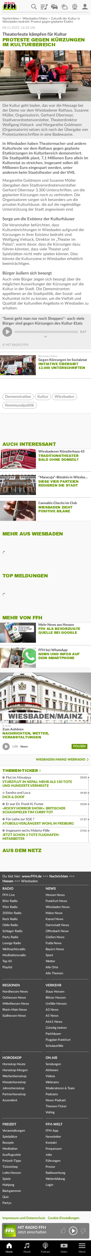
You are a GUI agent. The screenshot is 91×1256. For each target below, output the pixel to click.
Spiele (6, 1179)
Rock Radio (9, 919)
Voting (50, 1112)
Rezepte (8, 1142)
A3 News (52, 1009)
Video (63, 1251)
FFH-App (52, 1130)
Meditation (9, 1148)
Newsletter (53, 1136)
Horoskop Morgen (15, 1070)
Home (9, 1251)
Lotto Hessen (11, 1173)
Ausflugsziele (11, 1154)
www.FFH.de (31, 876)
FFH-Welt (54, 1124)
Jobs (49, 1154)
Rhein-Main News (14, 1009)
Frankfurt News (56, 901)
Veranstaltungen (13, 1130)
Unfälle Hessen (56, 1003)
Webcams (52, 1082)
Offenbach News (57, 931)
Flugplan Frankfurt (58, 1040)
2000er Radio (11, 913)
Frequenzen (54, 1148)
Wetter (64, 5)
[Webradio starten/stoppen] (73, 1231)
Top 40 (7, 961)
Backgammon (11, 1191)
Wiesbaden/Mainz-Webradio (60, 759)
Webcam (74, 5)
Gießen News (55, 937)
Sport (49, 955)
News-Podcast (56, 1100)
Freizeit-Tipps (11, 1160)
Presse (50, 1167)
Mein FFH (85, 5)
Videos (50, 1076)
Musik (27, 1251)
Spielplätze (9, 1136)
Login (49, 1185)
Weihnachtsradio (13, 949)
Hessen (7, 881)
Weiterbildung (55, 1179)
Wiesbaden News (58, 907)
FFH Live (8, 895)
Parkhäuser (53, 1034)
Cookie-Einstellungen (63, 1218)
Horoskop (12, 1058)
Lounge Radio (11, 943)
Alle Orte (52, 967)
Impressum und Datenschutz (23, 1218)
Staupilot (54, 5)
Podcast (45, 1251)
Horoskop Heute (13, 1064)
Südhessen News (14, 1015)
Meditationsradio (14, 955)
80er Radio (9, 901)
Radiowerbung (55, 1173)
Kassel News (54, 919)
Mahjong (8, 1185)
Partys (6, 1203)
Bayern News (55, 949)
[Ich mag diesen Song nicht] (82, 1231)
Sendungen (53, 1064)
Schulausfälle (54, 1046)
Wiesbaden (64, 397)
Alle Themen (54, 973)
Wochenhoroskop (14, 1076)
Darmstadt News (57, 925)
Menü (82, 1251)
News (51, 888)
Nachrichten (10, 18)
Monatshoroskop (14, 1082)
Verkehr (53, 985)
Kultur (42, 397)
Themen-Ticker (20, 770)
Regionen (11, 985)
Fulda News (54, 943)
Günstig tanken (56, 1027)
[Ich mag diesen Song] (63, 1231)
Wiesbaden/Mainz (35, 18)
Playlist (44, 5)
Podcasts (52, 1094)
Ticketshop (10, 1167)
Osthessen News (14, 997)
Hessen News (55, 895)
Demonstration (18, 397)
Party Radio (10, 937)
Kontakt (51, 1142)
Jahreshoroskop (13, 1088)
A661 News (54, 1021)
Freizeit (9, 1124)
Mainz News (54, 913)
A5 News (52, 1015)
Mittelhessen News (15, 1003)
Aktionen (52, 1070)
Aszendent (9, 1100)
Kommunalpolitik (19, 405)
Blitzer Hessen (56, 997)
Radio (7, 888)
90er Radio (9, 907)
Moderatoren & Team (60, 1088)
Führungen (53, 1160)
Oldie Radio (10, 925)
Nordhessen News (15, 991)
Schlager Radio (12, 931)
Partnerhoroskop (14, 1094)
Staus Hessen (55, 991)
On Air (51, 1058)
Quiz (5, 1197)
